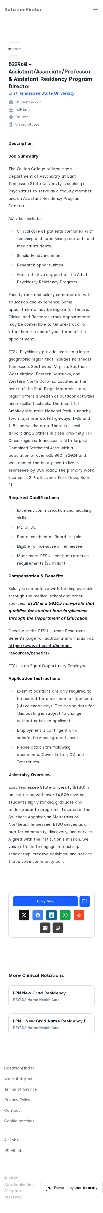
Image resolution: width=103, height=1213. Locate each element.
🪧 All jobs (14, 1150)
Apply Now (45, 901)
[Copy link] (58, 928)
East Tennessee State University (41, 93)
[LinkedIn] (51, 915)
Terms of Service (20, 1089)
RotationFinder (23, 9)
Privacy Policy (17, 1099)
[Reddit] (79, 915)
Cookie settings (19, 1120)
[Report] (84, 901)
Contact (12, 1110)
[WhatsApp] (65, 915)
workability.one (19, 1078)
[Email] (45, 928)
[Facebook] (37, 915)
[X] (24, 915)
